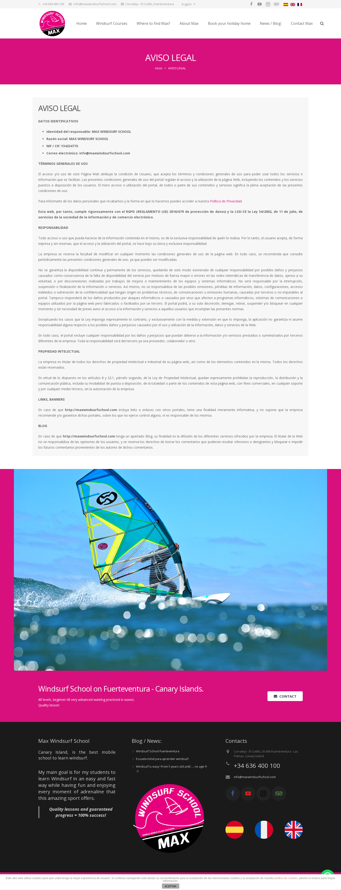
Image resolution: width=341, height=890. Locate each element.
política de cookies (286, 878)
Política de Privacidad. (226, 201)
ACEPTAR (170, 886)
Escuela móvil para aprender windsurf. (162, 759)
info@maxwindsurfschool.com (95, 4)
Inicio (158, 68)
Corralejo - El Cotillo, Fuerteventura (149, 4)
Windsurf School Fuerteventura (157, 751)
